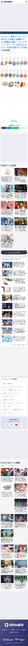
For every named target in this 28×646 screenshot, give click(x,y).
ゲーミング (17, 390)
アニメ (13, 396)
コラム (5, 406)
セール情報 (12, 465)
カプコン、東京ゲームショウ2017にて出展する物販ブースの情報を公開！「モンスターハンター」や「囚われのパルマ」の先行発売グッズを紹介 (14, 43)
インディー (6, 387)
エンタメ (11, 393)
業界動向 (5, 399)
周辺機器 (11, 390)
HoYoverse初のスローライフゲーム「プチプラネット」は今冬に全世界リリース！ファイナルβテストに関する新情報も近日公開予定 (21, 496)
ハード (5, 390)
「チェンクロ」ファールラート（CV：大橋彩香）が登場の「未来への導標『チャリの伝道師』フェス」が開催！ (7, 196)
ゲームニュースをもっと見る (18, 344)
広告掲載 (11, 632)
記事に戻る (14, 121)
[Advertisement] (14, 18)
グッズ (16, 393)
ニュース (5, 32)
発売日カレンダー (7, 409)
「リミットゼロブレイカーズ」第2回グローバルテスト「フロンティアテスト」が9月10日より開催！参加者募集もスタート (7, 230)
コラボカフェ (6, 396)
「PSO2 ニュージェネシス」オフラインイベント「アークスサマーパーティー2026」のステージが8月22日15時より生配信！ (7, 496)
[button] (1, 84)
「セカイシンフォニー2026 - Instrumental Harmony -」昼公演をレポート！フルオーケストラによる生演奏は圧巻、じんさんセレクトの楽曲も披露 (21, 481)
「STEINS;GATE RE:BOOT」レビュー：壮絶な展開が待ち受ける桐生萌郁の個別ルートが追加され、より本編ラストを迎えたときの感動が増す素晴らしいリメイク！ (7, 573)
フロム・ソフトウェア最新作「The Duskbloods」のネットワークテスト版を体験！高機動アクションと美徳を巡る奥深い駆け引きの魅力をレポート (20, 181)
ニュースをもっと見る (14, 252)
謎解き (5, 393)
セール (5, 413)
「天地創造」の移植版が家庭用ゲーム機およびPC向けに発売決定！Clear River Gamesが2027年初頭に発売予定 (7, 245)
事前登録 (10, 383)
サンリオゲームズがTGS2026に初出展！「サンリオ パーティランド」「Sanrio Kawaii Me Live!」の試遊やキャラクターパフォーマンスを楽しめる (7, 557)
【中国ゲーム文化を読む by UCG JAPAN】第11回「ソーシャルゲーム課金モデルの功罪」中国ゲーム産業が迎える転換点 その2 (7, 526)
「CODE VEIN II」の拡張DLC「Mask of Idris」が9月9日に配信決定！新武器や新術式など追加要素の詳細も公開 (7, 212)
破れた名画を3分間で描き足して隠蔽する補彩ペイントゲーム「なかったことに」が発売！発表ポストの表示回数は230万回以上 (20, 230)
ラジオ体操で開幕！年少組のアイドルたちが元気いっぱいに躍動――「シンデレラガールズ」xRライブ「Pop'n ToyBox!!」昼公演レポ (21, 511)
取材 (5, 403)
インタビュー (20, 403)
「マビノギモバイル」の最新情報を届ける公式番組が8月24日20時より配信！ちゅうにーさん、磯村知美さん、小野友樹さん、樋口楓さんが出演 (7, 541)
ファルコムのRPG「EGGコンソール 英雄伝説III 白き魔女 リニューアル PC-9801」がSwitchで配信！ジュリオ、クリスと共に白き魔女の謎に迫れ (21, 213)
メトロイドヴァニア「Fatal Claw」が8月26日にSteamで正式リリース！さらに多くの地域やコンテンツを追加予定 (7, 479)
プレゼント (11, 413)
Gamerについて (6, 629)
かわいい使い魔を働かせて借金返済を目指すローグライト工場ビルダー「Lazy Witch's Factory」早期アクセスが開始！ (20, 587)
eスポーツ (12, 399)
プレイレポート (11, 403)
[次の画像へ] (14, 67)
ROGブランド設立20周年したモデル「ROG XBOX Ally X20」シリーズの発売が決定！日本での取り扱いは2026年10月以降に (21, 196)
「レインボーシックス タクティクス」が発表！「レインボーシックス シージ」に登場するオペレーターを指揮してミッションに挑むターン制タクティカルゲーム (7, 588)
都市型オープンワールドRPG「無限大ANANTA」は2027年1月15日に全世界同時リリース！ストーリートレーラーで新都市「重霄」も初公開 (21, 526)
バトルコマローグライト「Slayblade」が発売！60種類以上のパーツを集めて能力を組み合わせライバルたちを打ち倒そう (20, 571)
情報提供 (24, 629)
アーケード (13, 387)
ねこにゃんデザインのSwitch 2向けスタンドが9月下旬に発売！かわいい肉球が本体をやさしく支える (7, 179)
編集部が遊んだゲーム (18, 409)
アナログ (20, 387)
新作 (5, 383)
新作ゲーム (4, 465)
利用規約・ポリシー (15, 629)
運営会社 (17, 632)
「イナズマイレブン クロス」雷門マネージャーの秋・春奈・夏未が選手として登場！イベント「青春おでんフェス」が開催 (21, 556)
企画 (10, 406)
